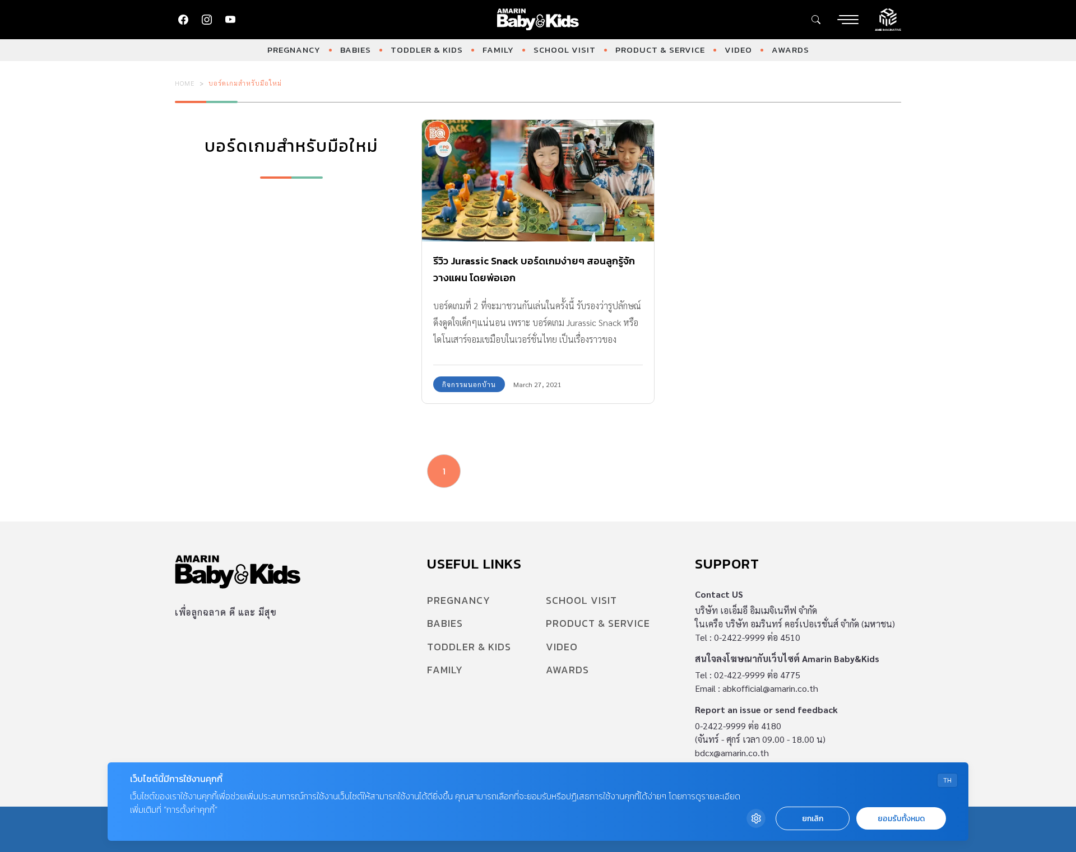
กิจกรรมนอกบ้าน (469, 384)
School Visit (565, 49)
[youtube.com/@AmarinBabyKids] (230, 19)
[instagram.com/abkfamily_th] (206, 19)
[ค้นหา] (816, 19)
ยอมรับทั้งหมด (901, 819)
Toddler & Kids (427, 49)
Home (185, 82)
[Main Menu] (848, 20)
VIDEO (738, 49)
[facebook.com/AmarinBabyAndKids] (183, 19)
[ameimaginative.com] (888, 18)
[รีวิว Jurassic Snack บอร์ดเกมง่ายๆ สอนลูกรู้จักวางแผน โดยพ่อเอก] (538, 180)
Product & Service (660, 49)
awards (790, 49)
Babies (355, 49)
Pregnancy (294, 49)
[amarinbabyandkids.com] (538, 20)
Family (498, 49)
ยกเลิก (812, 819)
